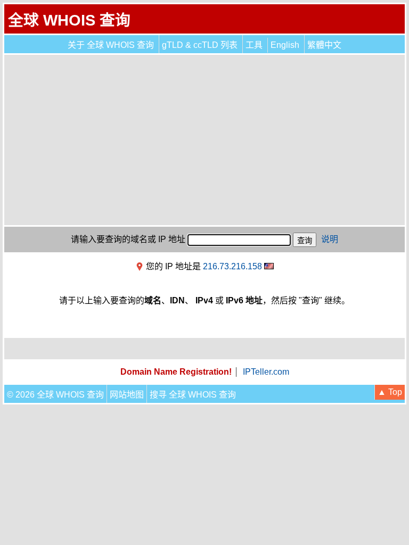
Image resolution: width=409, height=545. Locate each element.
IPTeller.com (266, 371)
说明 (329, 239)
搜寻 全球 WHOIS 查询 (193, 394)
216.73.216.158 (232, 266)
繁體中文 (324, 44)
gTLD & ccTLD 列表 (200, 44)
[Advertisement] (204, 139)
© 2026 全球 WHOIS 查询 (55, 394)
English (285, 44)
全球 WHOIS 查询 (69, 20)
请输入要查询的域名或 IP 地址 (128, 239)
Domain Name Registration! (176, 371)
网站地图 (127, 394)
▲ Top (390, 392)
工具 (254, 44)
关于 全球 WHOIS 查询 (111, 44)
